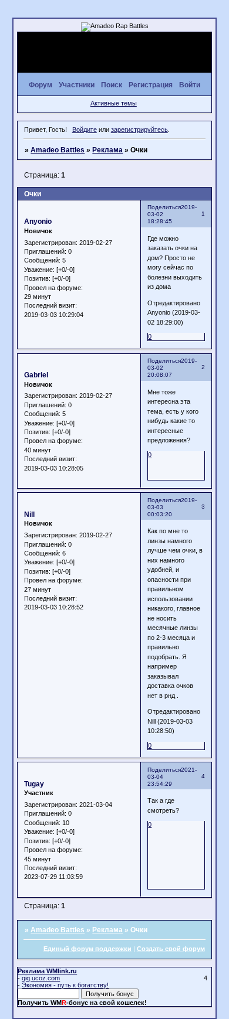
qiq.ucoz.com (41, 977)
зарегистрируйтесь (139, 129)
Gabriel (36, 375)
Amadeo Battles (58, 150)
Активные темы (113, 103)
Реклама (107, 150)
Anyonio (38, 221)
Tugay (34, 784)
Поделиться (164, 207)
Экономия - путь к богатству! (65, 985)
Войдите (84, 129)
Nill (29, 514)
